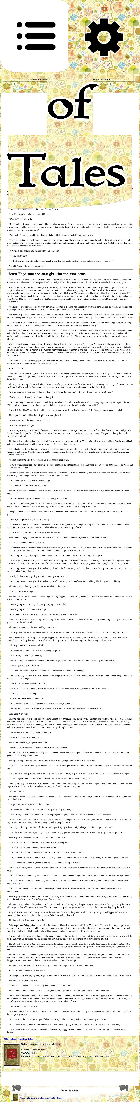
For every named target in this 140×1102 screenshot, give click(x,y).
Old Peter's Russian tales (18, 1039)
